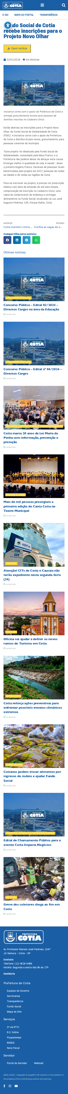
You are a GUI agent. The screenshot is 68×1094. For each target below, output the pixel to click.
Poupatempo (14, 1037)
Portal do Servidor (17, 1063)
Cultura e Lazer (15, 494)
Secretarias (13, 996)
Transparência (49, 14)
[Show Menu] (42, 5)
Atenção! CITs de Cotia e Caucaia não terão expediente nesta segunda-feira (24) (32, 575)
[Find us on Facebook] (4, 1086)
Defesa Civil (13, 696)
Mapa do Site (14, 1011)
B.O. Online (13, 1032)
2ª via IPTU (13, 1027)
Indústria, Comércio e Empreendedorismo (30, 833)
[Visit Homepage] (13, 5)
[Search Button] (63, 5)
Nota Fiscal (13, 1048)
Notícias (34, 59)
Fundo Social (14, 764)
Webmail (38, 1063)
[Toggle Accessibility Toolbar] (8, 25)
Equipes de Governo (18, 990)
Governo (11, 563)
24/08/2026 (10, 314)
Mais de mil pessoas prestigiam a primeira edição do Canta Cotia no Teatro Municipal (29, 506)
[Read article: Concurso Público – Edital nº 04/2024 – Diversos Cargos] (34, 343)
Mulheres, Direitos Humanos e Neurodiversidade (34, 426)
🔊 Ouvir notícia (17, 48)
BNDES (10, 1042)
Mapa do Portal (24, 14)
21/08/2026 (10, 584)
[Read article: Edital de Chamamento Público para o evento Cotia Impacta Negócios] (34, 814)
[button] (7, 240)
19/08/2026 (10, 914)
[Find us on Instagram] (10, 1086)
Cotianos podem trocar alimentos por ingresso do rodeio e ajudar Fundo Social (32, 776)
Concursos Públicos (18, 298)
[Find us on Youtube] (16, 1086)
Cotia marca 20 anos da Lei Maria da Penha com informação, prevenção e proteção (30, 437)
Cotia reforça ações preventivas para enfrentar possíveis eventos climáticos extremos (32, 707)
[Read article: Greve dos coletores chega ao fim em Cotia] (34, 879)
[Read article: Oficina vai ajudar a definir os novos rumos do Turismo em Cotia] (34, 613)
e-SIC (6, 14)
